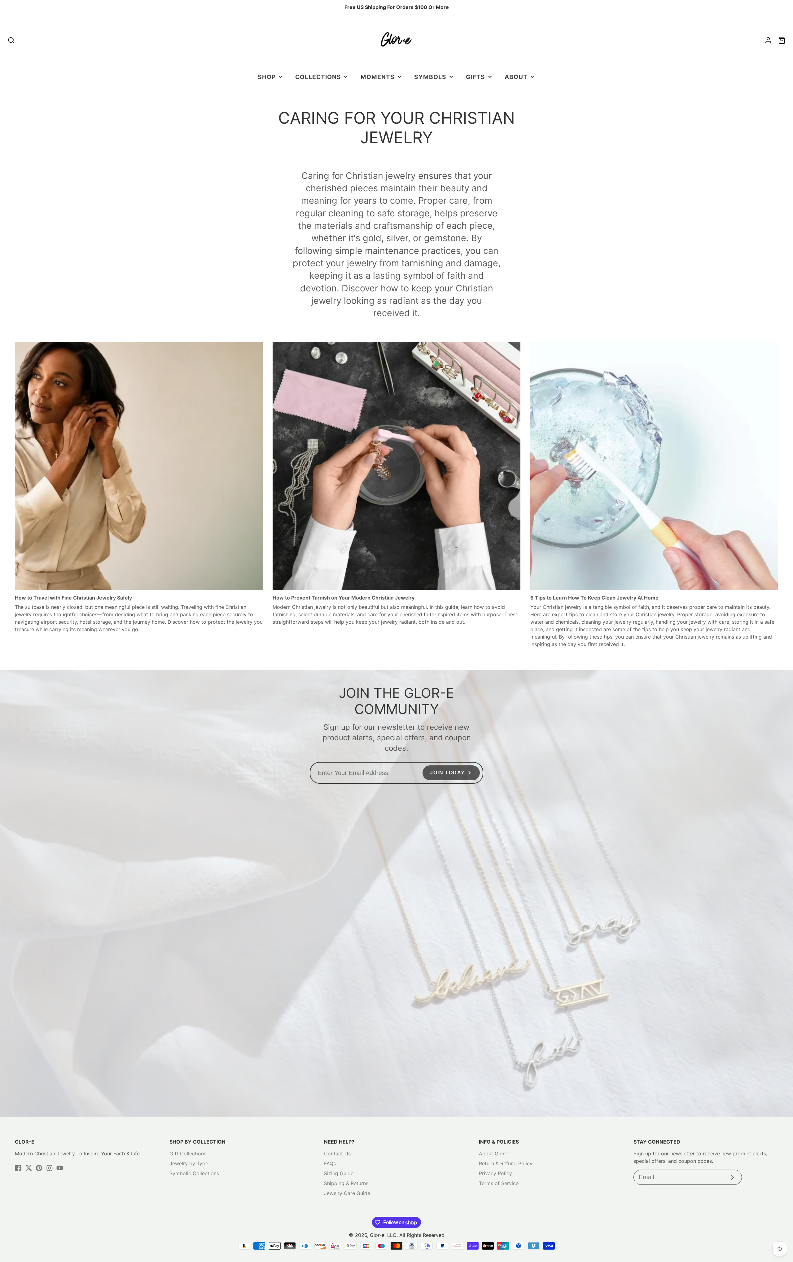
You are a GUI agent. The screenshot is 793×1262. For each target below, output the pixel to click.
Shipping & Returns (346, 1183)
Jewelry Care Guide (347, 1193)
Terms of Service (499, 1183)
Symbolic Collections (194, 1173)
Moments (378, 77)
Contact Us (337, 1153)
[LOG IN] (768, 40)
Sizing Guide (338, 1173)
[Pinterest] (39, 1168)
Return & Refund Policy (505, 1163)
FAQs (330, 1163)
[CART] (782, 40)
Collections (318, 77)
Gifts (475, 77)
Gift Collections (187, 1153)
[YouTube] (59, 1168)
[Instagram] (49, 1168)
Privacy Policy (495, 1173)
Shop (267, 77)
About (516, 77)
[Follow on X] (28, 1168)
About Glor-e (494, 1153)
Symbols (430, 77)
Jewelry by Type (188, 1163)
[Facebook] (18, 1168)
